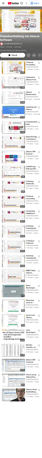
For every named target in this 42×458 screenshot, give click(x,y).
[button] (21, 21)
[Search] (21, 3)
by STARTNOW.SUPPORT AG (13, 44)
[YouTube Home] (13, 3)
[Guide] (3, 3)
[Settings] (26, 3)
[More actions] (39, 55)
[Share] (34, 55)
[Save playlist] (28, 55)
